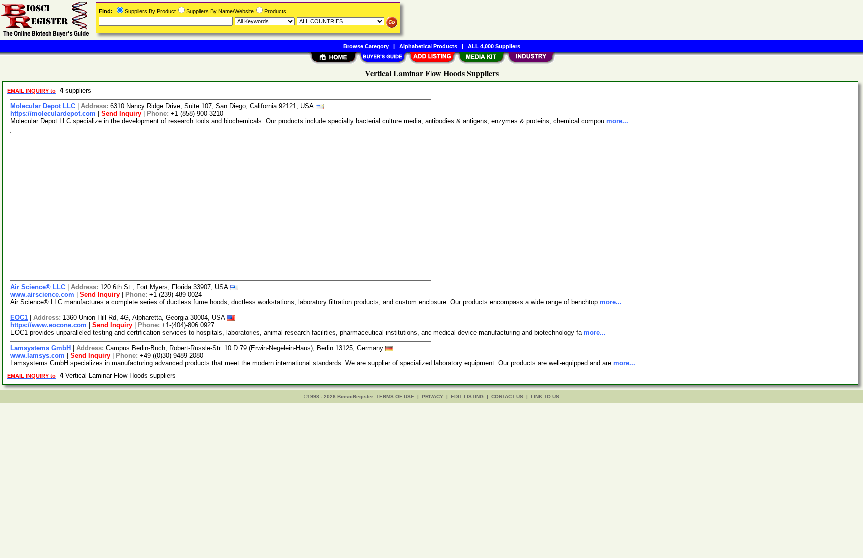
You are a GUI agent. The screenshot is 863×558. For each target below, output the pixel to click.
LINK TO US (545, 396)
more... (617, 121)
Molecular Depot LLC (42, 106)
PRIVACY (432, 396)
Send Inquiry (121, 113)
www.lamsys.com (37, 355)
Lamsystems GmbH (40, 348)
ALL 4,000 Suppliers (494, 46)
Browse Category (366, 46)
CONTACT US (507, 396)
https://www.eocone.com (48, 325)
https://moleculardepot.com (53, 113)
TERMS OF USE (395, 396)
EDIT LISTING (467, 396)
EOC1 (19, 317)
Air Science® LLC (37, 287)
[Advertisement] (306, 205)
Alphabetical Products (428, 46)
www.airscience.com (42, 294)
